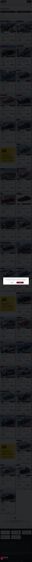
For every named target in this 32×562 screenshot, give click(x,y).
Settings (12, 282)
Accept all (20, 282)
